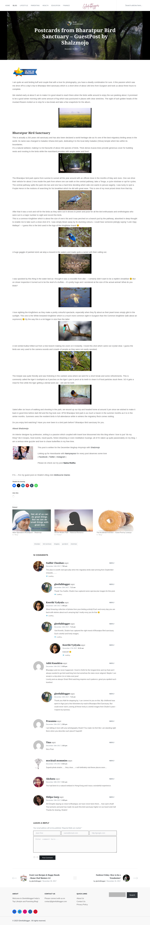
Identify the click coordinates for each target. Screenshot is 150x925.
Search (132, 895)
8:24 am (81, 648)
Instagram (61, 457)
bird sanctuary (47, 544)
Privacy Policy (82, 904)
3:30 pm (64, 745)
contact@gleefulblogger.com (56, 901)
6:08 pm (64, 800)
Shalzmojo (95, 447)
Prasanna (51, 721)
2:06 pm (64, 724)
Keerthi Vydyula (55, 602)
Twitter (52, 457)
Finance (66, 5)
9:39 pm (64, 666)
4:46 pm (64, 606)
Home (7, 5)
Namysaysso (70, 453)
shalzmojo (74, 544)
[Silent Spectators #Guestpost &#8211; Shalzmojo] (32, 520)
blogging (56, 544)
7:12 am (73, 587)
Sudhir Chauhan (55, 562)
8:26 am (64, 764)
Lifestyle (24, 5)
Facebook (43, 457)
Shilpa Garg (52, 796)
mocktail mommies (56, 760)
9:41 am (64, 782)
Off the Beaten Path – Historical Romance (68, 532)
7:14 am (73, 627)
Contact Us (81, 901)
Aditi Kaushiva (54, 663)
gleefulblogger (62, 584)
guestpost (65, 544)
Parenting (35, 5)
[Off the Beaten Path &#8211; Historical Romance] (74, 520)
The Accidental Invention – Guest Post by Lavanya (114, 532)
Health (45, 5)
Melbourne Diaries (62, 475)
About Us (80, 898)
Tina (48, 742)
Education (55, 5)
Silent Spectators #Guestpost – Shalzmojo (27, 532)
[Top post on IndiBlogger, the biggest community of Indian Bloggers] (25, 72)
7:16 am (73, 697)
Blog (15, 5)
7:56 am (64, 566)
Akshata (50, 778)
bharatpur (37, 544)
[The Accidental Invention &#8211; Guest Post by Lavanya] (116, 520)
